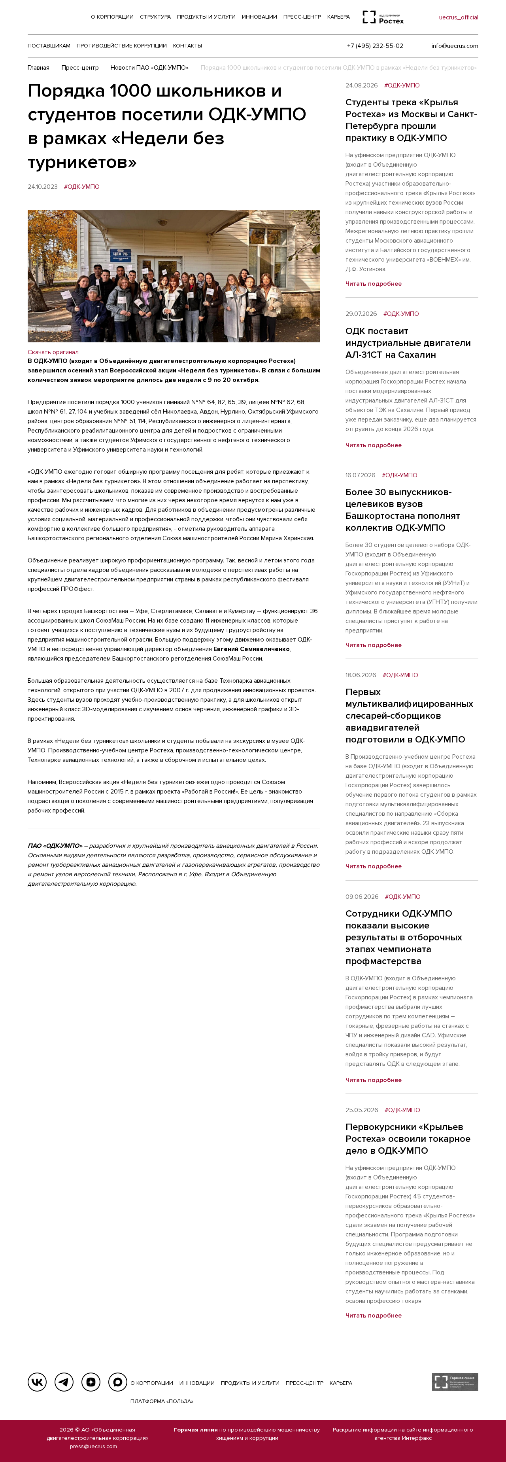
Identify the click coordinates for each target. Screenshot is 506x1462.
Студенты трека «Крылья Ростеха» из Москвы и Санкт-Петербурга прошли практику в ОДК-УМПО (411, 120)
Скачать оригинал (53, 352)
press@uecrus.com (93, 1446)
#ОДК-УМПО (82, 187)
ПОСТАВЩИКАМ (49, 45)
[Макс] (117, 1382)
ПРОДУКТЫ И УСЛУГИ (250, 1383)
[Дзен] (90, 1382)
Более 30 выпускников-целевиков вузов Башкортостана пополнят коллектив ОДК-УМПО (403, 510)
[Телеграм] (64, 1382)
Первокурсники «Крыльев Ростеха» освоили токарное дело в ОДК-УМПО (408, 1138)
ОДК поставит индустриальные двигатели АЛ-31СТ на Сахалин (408, 343)
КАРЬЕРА (341, 1383)
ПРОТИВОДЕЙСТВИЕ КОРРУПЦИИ (122, 45)
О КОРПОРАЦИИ (151, 1383)
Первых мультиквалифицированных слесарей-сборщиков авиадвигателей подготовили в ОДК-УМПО (409, 715)
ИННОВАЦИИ (197, 1383)
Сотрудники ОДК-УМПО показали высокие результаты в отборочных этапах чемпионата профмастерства (404, 937)
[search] (417, 17)
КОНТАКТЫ (187, 45)
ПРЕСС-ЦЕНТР (304, 1383)
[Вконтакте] (37, 1382)
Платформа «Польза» (161, 1401)
